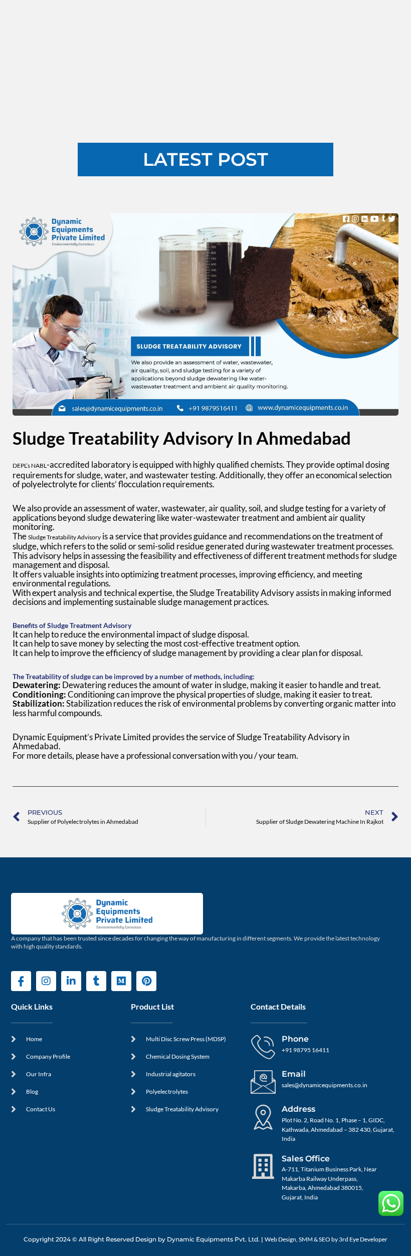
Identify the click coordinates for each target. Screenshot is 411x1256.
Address (298, 1109)
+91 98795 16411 (305, 1050)
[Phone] (263, 1046)
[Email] (263, 1081)
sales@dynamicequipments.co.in (324, 1085)
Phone (295, 1039)
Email (294, 1074)
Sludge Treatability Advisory (64, 537)
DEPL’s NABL (30, 465)
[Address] (263, 1116)
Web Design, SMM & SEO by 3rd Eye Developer (326, 1239)
